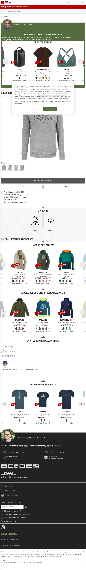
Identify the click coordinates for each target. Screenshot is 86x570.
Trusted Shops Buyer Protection (15, 202)
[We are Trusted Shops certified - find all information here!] (46, 457)
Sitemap (6, 562)
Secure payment (12, 456)
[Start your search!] (83, 11)
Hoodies (5, 17)
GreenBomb (7, 92)
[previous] (5, 61)
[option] (43, 129)
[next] (80, 61)
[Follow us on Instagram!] (4, 527)
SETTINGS (35, 109)
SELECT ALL (50, 109)
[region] (43, 98)
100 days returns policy (12, 195)
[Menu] (3, 11)
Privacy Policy (18, 103)
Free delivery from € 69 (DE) (14, 192)
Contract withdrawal (10, 545)
